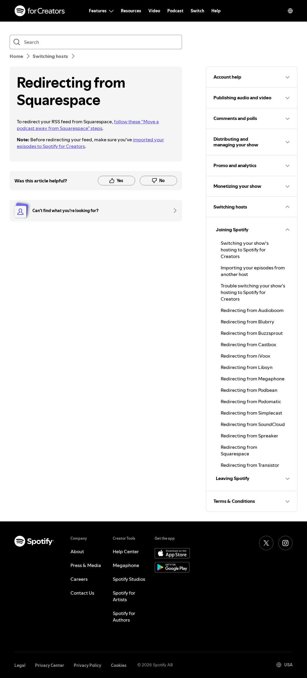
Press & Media (85, 565)
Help (216, 11)
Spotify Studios (129, 579)
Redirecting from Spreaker (249, 435)
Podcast (175, 11)
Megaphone (126, 565)
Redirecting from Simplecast (251, 413)
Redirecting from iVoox (245, 355)
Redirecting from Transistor (250, 465)
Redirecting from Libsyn (247, 367)
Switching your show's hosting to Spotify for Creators (245, 250)
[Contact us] (173, 210)
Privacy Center (49, 665)
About (77, 551)
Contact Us (82, 593)
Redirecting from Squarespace (239, 450)
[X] (266, 543)
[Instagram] (285, 543)
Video (154, 11)
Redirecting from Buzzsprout (252, 333)
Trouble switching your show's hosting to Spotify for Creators (253, 292)
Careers (79, 579)
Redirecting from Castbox (248, 344)
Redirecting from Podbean (249, 390)
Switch (197, 11)
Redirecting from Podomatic (251, 401)
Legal (19, 665)
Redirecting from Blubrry (247, 321)
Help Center (126, 551)
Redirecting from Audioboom (252, 310)
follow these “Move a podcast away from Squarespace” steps (88, 124)
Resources (131, 11)
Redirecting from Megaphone (253, 378)
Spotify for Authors (124, 616)
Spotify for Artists (124, 596)
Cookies (119, 665)
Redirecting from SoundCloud (253, 424)
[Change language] (290, 11)
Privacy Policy (87, 665)
